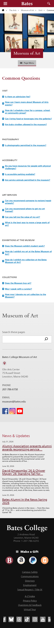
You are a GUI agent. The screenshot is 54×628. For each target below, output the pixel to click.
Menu (5, 3)
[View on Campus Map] (4, 363)
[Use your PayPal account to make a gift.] (33, 560)
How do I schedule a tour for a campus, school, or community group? (26, 111)
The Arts (12, 10)
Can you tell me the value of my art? (21, 217)
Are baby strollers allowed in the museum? (24, 124)
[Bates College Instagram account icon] (35, 619)
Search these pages (13, 332)
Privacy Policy (30, 600)
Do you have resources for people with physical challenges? (26, 167)
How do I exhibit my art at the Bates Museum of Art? (27, 252)
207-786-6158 (10, 389)
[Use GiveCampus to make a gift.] (44, 560)
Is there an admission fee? (16, 96)
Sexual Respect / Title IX (29, 589)
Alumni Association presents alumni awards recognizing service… (27, 447)
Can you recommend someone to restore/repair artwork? (26, 201)
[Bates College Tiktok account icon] (27, 619)
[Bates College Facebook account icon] (3, 619)
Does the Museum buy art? (16, 283)
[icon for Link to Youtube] (20, 411)
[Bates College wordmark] (27, 3)
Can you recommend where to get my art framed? (23, 210)
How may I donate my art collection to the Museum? (24, 295)
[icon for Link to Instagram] (12, 411)
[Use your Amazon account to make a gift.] (21, 560)
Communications (30, 576)
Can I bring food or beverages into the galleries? (27, 118)
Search (48, 3)
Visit (40, 10)
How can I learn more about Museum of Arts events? (25, 103)
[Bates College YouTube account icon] (43, 619)
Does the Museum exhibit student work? (23, 246)
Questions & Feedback (30, 605)
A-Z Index (30, 596)
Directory (30, 580)
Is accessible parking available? (18, 174)
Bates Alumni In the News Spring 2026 (24, 501)
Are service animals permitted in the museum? (26, 180)
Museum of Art (27, 10)
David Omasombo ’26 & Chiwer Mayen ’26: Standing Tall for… (23, 472)
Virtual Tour (30, 609)
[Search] (46, 339)
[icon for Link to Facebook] (5, 411)
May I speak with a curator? (17, 289)
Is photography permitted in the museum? (24, 145)
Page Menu (29, 63)
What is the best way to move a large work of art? (26, 223)
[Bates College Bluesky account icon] (11, 619)
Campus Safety (30, 572)
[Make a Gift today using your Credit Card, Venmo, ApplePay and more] (9, 560)
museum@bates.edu (14, 401)
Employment (29, 585)
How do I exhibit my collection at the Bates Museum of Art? (24, 261)
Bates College (27, 527)
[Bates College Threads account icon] (19, 619)
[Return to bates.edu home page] (4, 10)
